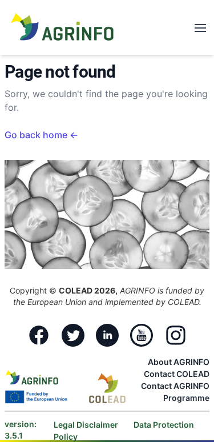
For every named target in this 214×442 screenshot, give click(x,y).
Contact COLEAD (176, 374)
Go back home (41, 134)
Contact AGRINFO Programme (175, 392)
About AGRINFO (178, 362)
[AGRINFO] (62, 26)
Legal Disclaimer (87, 424)
